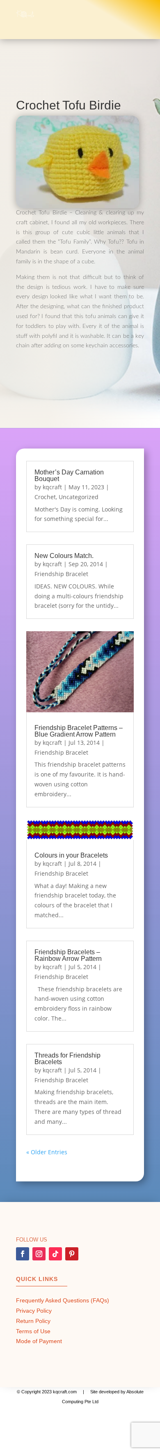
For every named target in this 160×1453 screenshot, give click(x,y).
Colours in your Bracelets (71, 855)
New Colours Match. (64, 555)
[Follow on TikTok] (55, 1253)
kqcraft (52, 487)
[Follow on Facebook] (22, 1253)
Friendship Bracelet (61, 574)
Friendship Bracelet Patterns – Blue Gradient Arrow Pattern (78, 731)
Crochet (45, 497)
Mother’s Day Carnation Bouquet (69, 475)
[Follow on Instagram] (39, 1253)
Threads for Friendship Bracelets (67, 1058)
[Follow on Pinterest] (71, 1253)
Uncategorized (78, 497)
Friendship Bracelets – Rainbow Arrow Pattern (68, 955)
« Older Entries (46, 1152)
